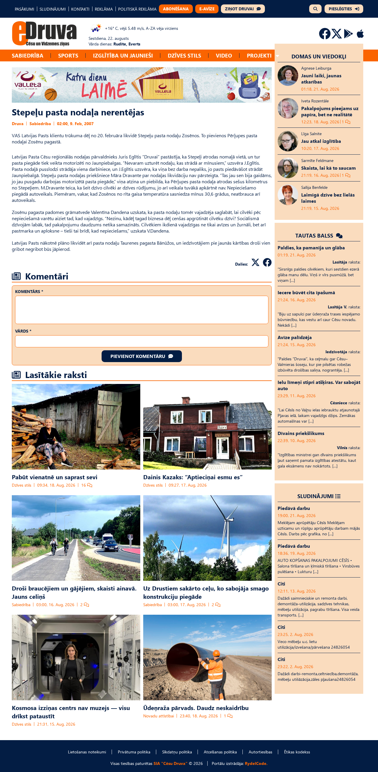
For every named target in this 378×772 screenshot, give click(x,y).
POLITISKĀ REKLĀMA (137, 9)
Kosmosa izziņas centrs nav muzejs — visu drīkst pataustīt (71, 711)
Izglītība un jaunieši (123, 55)
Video (224, 55)
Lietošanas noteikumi (87, 752)
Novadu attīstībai (158, 716)
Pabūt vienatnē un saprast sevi (54, 476)
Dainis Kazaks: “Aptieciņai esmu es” (193, 476)
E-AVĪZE (206, 9)
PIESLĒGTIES (340, 9)
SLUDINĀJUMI (53, 9)
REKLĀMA (104, 9)
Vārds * (23, 331)
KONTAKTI (80, 9)
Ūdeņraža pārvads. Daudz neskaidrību (196, 707)
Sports (68, 55)
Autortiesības (260, 752)
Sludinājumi (315, 496)
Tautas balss (315, 235)
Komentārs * (29, 291)
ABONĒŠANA (176, 9)
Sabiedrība (27, 55)
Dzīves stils (184, 55)
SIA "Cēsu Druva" (171, 763)
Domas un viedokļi (318, 56)
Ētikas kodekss (297, 752)
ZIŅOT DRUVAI (239, 9)
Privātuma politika (134, 752)
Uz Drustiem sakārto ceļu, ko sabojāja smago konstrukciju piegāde (206, 592)
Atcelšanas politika (220, 752)
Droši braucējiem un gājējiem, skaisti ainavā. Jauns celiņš (74, 592)
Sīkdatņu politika (177, 752)
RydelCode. (256, 763)
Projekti (259, 55)
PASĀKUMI (24, 9)
